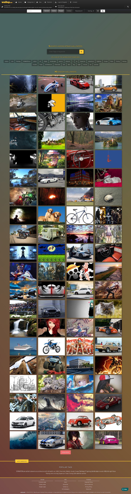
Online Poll (65, 484)
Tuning (118, 61)
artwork (68, 61)
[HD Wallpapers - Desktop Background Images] (7, 2)
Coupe (106, 61)
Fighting (99, 61)
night (79, 64)
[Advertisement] (65, 29)
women (96, 64)
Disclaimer (88, 489)
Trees (40, 64)
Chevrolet (57, 64)
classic (45, 61)
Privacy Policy (88, 486)
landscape (53, 61)
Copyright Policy (89, 482)
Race (111, 61)
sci (76, 61)
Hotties (69, 11)
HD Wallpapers (65, 489)
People (61, 11)
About (65, 482)
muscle (35, 64)
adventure (91, 61)
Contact (92, 492)
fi (85, 471)
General (46, 11)
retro (69, 64)
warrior (61, 61)
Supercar (82, 61)
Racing (124, 61)
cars (12, 61)
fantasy (18, 61)
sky (74, 64)
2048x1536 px (26, 61)
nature (6, 61)
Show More (65, 452)
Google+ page (42, 486)
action (35, 61)
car (90, 64)
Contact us (65, 486)
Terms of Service (89, 484)
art (40, 61)
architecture (48, 64)
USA (64, 64)
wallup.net (22, 492)
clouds (85, 64)
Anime (54, 11)
